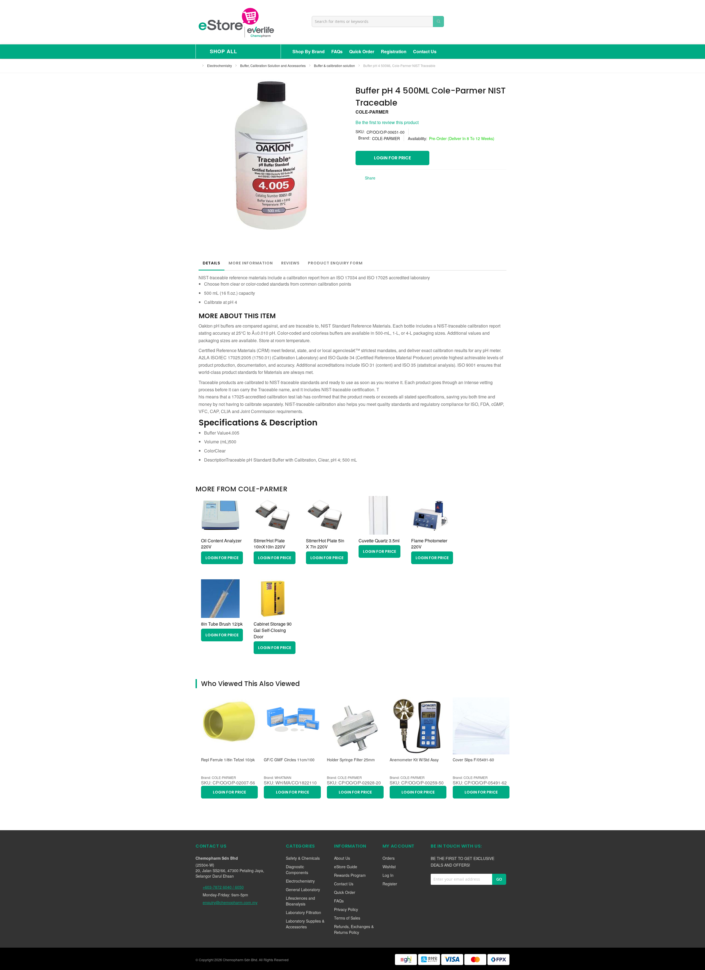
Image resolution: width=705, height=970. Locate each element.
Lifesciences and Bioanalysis (300, 901)
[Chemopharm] (236, 22)
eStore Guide (345, 866)
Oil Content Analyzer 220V (221, 543)
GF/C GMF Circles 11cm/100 (289, 759)
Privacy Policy (346, 909)
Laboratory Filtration (303, 912)
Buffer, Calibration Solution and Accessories (273, 65)
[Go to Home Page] (197, 65)
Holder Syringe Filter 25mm (351, 759)
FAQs (337, 51)
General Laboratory (303, 889)
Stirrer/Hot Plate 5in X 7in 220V (325, 543)
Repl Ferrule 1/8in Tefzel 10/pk (228, 759)
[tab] (211, 263)
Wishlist (389, 866)
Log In (388, 875)
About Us (342, 858)
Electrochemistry (220, 65)
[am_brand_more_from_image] (220, 533)
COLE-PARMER (372, 112)
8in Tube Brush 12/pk (222, 624)
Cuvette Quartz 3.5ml (379, 540)
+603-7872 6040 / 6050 (223, 887)
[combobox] (378, 21)
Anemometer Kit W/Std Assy (414, 759)
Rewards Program (350, 875)
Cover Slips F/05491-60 (473, 759)
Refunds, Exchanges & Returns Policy (354, 929)
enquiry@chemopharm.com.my (230, 902)
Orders (389, 858)
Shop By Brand (308, 51)
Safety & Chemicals (303, 858)
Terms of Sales (347, 918)
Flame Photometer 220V (429, 543)
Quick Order (361, 51)
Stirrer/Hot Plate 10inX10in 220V (269, 543)
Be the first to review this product (387, 122)
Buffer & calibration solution (335, 65)
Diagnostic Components (297, 869)
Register (390, 883)
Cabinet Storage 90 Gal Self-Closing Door (273, 630)
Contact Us (424, 51)
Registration (393, 51)
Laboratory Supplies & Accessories (305, 923)
